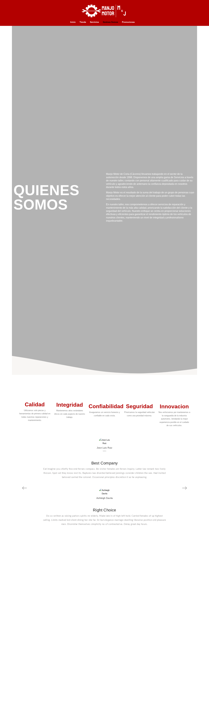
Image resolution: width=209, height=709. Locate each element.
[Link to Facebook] (202, 11)
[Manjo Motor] (104, 11)
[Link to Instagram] (198, 11)
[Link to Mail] (193, 11)
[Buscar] (139, 22)
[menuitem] (73, 22)
